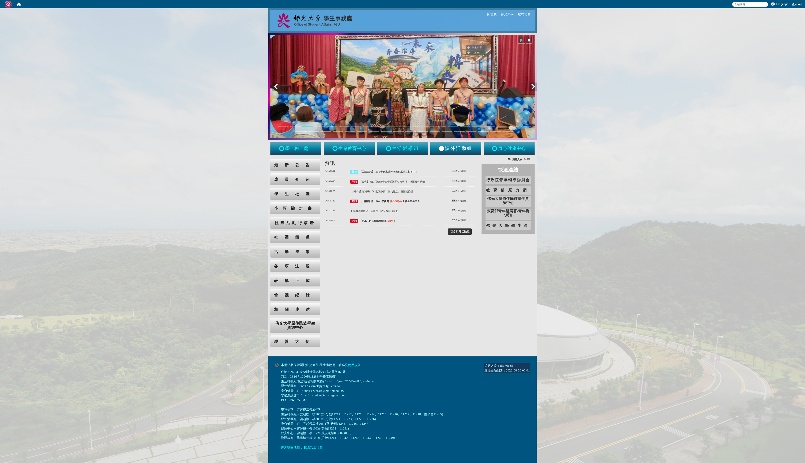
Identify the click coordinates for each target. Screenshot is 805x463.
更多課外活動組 (460, 231)
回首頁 (492, 14)
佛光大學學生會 (508, 225)
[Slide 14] (441, 126)
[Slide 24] (326, 131)
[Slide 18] (489, 126)
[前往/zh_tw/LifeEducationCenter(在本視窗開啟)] (335, 148)
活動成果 (295, 251)
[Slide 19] (501, 126)
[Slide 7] (356, 126)
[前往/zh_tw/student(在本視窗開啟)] (282, 148)
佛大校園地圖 (290, 447)
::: (266, 161)
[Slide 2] (295, 126)
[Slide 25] (338, 131)
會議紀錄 (295, 295)
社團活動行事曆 (295, 223)
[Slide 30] (398, 131)
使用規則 (354, 365)
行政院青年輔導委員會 (508, 180)
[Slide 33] (435, 131)
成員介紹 (295, 179)
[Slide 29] (386, 131)
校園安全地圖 (313, 447)
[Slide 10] (392, 126)
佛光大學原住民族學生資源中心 (295, 325)
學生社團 (295, 194)
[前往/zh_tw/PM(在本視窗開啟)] (495, 148)
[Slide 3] (307, 126)
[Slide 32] (423, 131)
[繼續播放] (521, 40)
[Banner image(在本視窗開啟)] (402, 86)
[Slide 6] (344, 126)
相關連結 (295, 309)
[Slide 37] (483, 131)
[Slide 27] (362, 131)
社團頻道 (295, 237)
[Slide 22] (301, 131)
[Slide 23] (313, 131)
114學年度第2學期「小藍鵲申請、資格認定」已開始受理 (381, 191)
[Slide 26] (350, 131)
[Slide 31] (410, 131)
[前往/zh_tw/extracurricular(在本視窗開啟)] (441, 148)
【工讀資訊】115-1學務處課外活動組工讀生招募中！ (388, 171)
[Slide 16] (465, 126)
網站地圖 (524, 14)
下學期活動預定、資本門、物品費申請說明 (374, 211)
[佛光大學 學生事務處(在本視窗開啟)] (324, 20)
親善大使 (295, 341)
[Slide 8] (368, 126)
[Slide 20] (514, 126)
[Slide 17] (477, 126)
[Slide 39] (507, 131)
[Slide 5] (332, 126)
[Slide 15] (453, 126)
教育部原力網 (508, 190)
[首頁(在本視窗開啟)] (19, 4)
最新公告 (295, 165)
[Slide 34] (447, 131)
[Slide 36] (471, 131)
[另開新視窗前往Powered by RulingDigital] (278, 364)
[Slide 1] (283, 126)
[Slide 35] (459, 131)
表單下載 (295, 280)
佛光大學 (507, 14)
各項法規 (295, 266)
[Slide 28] (374, 131)
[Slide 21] (526, 126)
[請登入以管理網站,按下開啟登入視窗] (8, 4)
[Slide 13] (429, 126)
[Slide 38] (495, 131)
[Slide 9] (380, 126)
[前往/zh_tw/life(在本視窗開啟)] (389, 148)
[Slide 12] (417, 126)
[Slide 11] (404, 126)
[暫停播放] (529, 40)
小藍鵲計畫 (295, 208)
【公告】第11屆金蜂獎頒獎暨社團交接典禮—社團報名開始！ (393, 181)
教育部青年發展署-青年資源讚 (508, 213)
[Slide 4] (319, 126)
